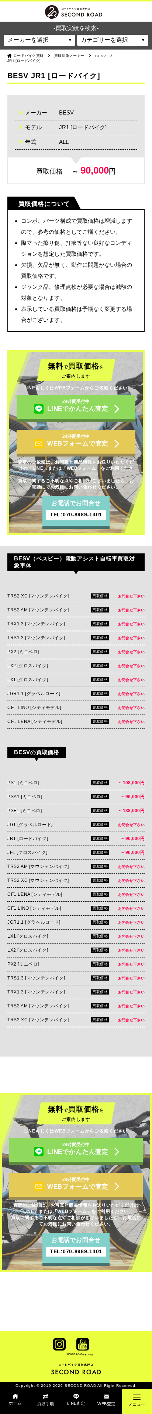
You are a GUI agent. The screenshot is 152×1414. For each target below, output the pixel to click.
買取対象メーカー (69, 56)
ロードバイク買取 (28, 56)
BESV (100, 56)
